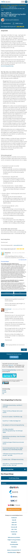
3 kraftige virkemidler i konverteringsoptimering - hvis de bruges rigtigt (13, 430)
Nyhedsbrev (14, 542)
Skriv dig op (14, 357)
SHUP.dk (14, 534)
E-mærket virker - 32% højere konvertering (13, 459)
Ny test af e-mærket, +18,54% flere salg (12, 416)
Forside (4, 390)
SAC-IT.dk (14, 529)
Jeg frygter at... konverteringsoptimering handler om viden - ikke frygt (13, 464)
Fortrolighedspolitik (22, 259)
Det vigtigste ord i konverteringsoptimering (13, 425)
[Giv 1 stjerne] (17, 26)
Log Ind (22, 1)
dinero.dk (14, 524)
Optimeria (10, 365)
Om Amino (14, 546)
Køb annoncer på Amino (14, 537)
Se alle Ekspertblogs (14, 478)
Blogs (8, 5)
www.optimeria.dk (17, 245)
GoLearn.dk (14, 527)
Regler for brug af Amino (14, 539)
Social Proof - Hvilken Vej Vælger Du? (12, 420)
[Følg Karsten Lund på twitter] (9, 377)
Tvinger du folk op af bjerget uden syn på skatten (12, 411)
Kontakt (4, 392)
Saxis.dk (14, 520)
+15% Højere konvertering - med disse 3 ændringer (12, 405)
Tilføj (24, 349)
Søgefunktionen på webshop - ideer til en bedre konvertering (14, 437)
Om (3, 393)
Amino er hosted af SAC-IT (14, 550)
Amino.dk (3, 5)
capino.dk (14, 522)
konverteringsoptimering (7, 66)
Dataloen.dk (14, 531)
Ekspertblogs (14, 5)
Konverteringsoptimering (8, 370)
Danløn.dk (14, 517)
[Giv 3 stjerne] (20, 26)
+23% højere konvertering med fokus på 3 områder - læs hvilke (13, 454)
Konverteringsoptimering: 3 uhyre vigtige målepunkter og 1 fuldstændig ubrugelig (13, 448)
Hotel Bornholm (12, 552)
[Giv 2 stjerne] (18, 26)
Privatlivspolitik (14, 544)
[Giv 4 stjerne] (22, 26)
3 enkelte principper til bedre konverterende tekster (13, 443)
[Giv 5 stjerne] (23, 26)
